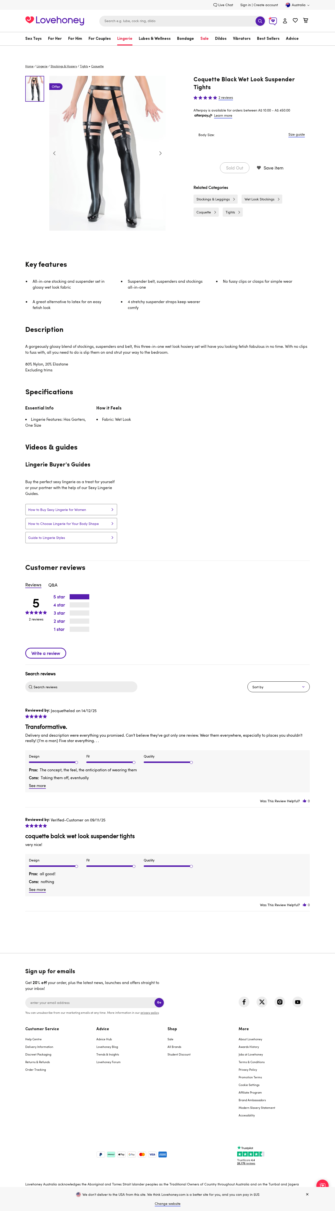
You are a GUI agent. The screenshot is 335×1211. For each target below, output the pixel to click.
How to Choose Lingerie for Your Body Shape (63, 523)
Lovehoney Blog (107, 1047)
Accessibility (247, 1115)
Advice (292, 39)
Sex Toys (33, 39)
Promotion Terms (250, 1077)
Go (159, 1002)
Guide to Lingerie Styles (46, 537)
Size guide (296, 134)
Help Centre (33, 1039)
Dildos (221, 39)
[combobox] (182, 21)
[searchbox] (85, 687)
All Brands (174, 1047)
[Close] (307, 1194)
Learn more (223, 115)
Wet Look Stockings (259, 199)
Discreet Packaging (38, 1054)
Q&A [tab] (52, 585)
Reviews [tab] (33, 585)
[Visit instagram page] (279, 1002)
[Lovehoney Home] (54, 20)
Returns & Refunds (37, 1062)
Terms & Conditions (252, 1062)
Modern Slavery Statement (257, 1108)
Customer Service (42, 1029)
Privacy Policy (248, 1069)
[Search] (260, 21)
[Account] (285, 21)
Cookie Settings (249, 1085)
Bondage (185, 39)
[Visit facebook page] (244, 1002)
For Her (55, 39)
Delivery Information (39, 1047)
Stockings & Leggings (213, 199)
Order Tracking (35, 1069)
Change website (167, 1203)
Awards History (249, 1047)
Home (29, 66)
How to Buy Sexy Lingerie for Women (57, 509)
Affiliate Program (250, 1092)
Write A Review (45, 653)
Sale (204, 39)
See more (37, 785)
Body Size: (206, 134)
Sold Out (234, 168)
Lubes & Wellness (155, 39)
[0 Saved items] (295, 21)
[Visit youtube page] (297, 1002)
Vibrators (242, 39)
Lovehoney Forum (108, 1062)
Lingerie (124, 39)
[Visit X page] (262, 1002)
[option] (107, 153)
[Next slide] (160, 153)
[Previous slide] (54, 153)
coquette (97, 66)
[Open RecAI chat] (322, 1186)
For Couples (100, 39)
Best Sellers (268, 39)
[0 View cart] (305, 21)
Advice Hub (104, 1039)
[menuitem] (35, 38)
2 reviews (226, 97)
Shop (172, 1029)
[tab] (60, 1075)
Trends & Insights (107, 1054)
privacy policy (150, 1012)
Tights (84, 66)
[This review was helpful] (304, 801)
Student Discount (179, 1054)
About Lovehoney (250, 1039)
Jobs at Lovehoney (251, 1054)
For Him (75, 39)
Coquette (203, 212)
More (244, 1029)
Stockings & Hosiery (64, 66)
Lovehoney (167, 50)
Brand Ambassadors (252, 1100)
